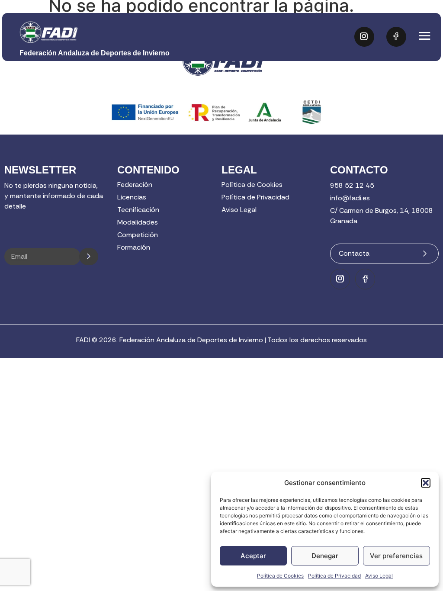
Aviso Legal (379, 575)
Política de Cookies (280, 575)
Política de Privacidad (334, 575)
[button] (425, 483)
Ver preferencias (396, 556)
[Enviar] (88, 256)
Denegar (324, 556)
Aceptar (253, 556)
